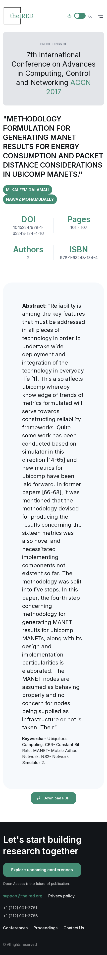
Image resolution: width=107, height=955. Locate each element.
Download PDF (56, 798)
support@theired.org (22, 895)
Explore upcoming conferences (42, 869)
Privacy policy (61, 895)
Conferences (15, 927)
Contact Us (73, 927)
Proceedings (45, 927)
